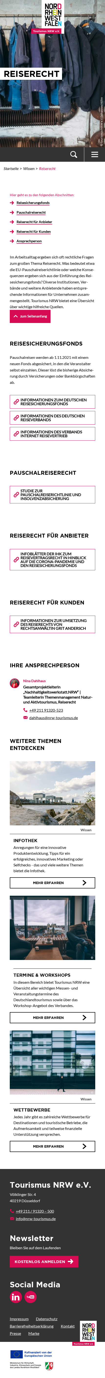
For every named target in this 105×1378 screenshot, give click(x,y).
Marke (33, 1333)
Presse (15, 1333)
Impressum (19, 1318)
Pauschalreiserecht (31, 212)
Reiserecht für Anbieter (34, 222)
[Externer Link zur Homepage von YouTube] (30, 1297)
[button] (73, 154)
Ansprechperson (29, 241)
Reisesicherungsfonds (33, 203)
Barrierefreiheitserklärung (31, 1326)
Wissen (28, 168)
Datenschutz (46, 1318)
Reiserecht (47, 168)
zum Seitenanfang (33, 316)
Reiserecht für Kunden (34, 231)
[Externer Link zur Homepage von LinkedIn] (16, 1297)
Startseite (11, 168)
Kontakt (68, 1326)
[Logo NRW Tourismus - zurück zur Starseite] (47, 14)
